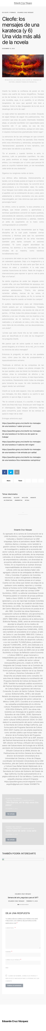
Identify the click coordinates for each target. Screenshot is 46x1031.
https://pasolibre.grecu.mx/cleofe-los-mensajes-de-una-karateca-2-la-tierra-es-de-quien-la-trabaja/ (21, 434)
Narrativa (19, 500)
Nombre (9, 951)
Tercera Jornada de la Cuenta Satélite (20, 800)
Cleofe (17, 497)
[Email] (17, 472)
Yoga (27, 500)
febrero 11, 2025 (32, 901)
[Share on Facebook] (5, 472)
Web (7, 968)
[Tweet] (11, 472)
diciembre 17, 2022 (12, 834)
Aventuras (7, 497)
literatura (8, 500)
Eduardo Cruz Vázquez (25, 12)
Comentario (10, 928)
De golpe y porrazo (9, 12)
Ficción (25, 497)
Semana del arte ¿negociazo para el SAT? (23, 897)
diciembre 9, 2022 (12, 808)
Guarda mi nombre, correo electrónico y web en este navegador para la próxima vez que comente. (22, 978)
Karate (33, 497)
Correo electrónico (13, 960)
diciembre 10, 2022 (8, 48)
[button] (43, 3)
